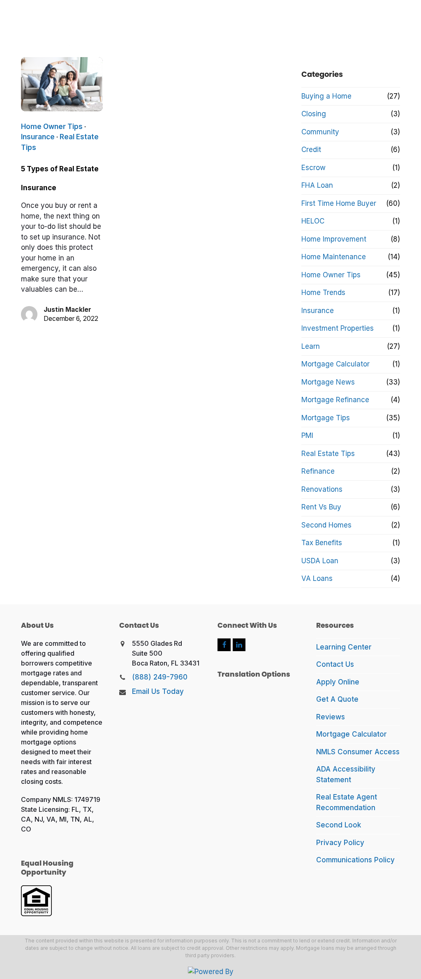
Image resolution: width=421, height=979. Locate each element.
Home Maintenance (333, 257)
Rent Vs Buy (321, 507)
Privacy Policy (340, 842)
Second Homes (326, 525)
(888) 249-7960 (159, 677)
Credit (311, 149)
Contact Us (335, 664)
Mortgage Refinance (335, 400)
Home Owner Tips (52, 126)
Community (320, 132)
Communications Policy (355, 860)
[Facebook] (223, 644)
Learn (310, 346)
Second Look (338, 825)
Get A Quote (337, 699)
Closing (313, 114)
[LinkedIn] (239, 644)
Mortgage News (328, 382)
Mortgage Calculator (335, 364)
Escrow (313, 168)
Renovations (321, 489)
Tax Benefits (321, 543)
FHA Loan (317, 185)
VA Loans (317, 578)
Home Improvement (333, 239)
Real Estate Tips (328, 453)
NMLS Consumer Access (358, 752)
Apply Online (337, 682)
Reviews (330, 717)
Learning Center (344, 647)
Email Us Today (158, 691)
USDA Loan (319, 561)
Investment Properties (337, 328)
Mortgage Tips (325, 418)
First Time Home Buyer (338, 203)
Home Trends (323, 292)
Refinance (318, 471)
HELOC (312, 221)
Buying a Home (326, 96)
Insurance (38, 137)
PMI (307, 435)
